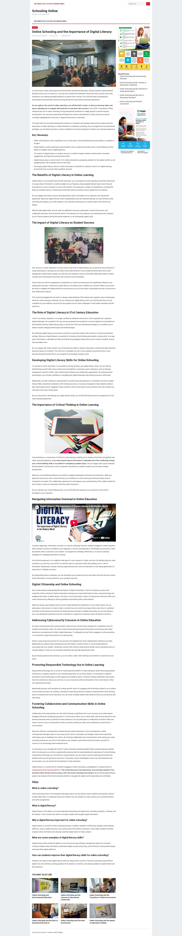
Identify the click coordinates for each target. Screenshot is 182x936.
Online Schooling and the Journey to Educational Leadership (70, 897)
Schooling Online (45, 11)
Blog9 (35, 27)
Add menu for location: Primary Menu (49, 4)
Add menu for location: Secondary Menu (50, 21)
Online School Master (39, 36)
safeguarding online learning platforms (46, 770)
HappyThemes (58, 932)
